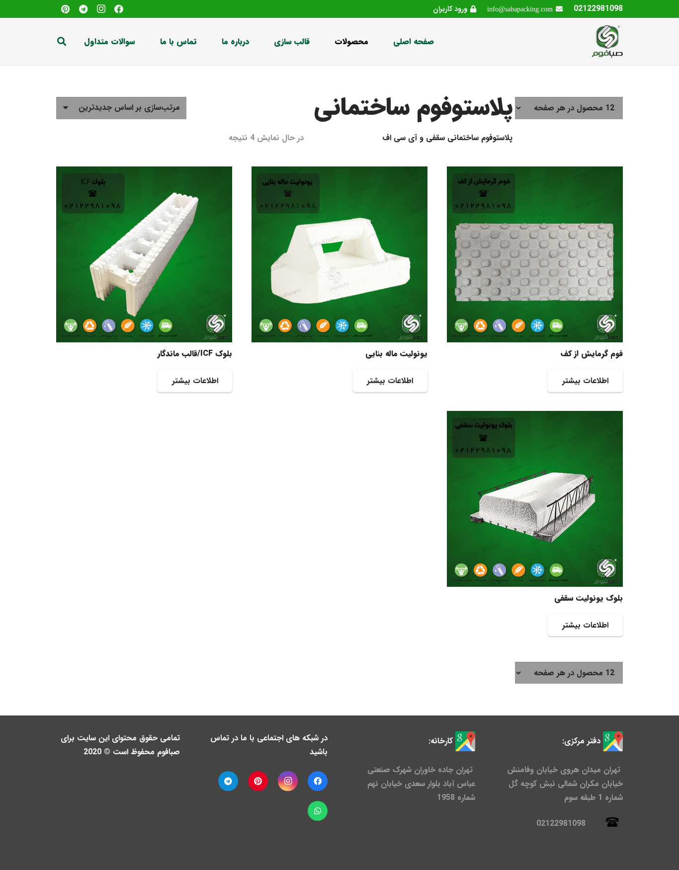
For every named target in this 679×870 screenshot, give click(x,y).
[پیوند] (607, 41)
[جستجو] (62, 41)
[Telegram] (83, 9)
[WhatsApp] (318, 811)
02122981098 (598, 8)
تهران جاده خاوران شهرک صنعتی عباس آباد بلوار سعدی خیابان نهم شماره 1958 (421, 784)
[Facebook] (119, 9)
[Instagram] (101, 9)
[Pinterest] (65, 9)
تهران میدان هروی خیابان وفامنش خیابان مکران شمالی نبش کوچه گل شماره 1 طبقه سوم (565, 784)
